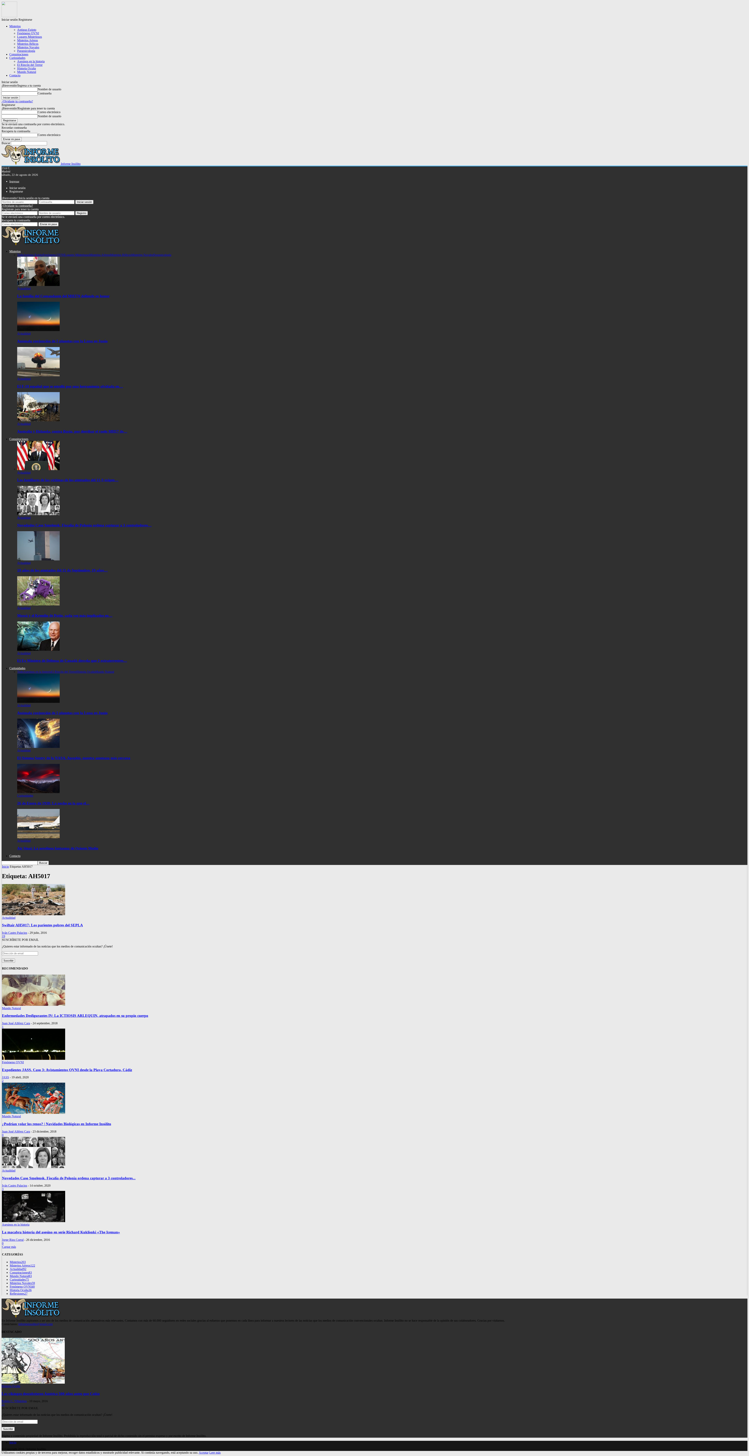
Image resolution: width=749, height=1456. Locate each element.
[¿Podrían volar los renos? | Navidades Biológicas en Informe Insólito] (33, 1112)
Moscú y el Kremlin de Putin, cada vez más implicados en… (64, 615)
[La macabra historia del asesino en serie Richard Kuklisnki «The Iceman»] (33, 1221)
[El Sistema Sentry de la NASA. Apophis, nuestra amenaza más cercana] (38, 746)
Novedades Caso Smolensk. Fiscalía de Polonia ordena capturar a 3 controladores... (69, 1178)
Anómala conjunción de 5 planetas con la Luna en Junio (62, 341)
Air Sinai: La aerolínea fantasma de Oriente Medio (57, 848)
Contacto (14, 75)
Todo (20, 255)
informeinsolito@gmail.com (35, 1324)
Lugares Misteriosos (29, 36)
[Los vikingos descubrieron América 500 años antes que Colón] (33, 1382)
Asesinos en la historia (31, 61)
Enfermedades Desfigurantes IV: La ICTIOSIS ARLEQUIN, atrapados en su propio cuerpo (75, 1016)
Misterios (15, 26)
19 (3, 936)
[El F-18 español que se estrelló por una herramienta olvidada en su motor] (38, 375)
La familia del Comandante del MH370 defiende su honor (63, 296)
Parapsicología (26, 50)
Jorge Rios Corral (13, 1239)
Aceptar (204, 1452)
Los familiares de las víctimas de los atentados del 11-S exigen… (67, 480)
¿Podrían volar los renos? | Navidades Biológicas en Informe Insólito (56, 1124)
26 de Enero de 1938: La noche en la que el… (53, 803)
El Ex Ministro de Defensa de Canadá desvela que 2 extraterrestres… (72, 661)
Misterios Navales (28, 47)
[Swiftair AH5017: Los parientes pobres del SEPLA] (33, 914)
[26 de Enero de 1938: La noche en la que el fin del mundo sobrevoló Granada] (38, 792)
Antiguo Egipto (26, 29)
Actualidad (24, 288)
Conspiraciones (18, 54)
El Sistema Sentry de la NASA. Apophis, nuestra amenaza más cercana (73, 758)
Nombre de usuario (49, 89)
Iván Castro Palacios (14, 932)
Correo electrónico (49, 112)
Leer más (215, 1452)
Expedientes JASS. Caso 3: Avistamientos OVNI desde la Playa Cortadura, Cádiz (67, 1070)
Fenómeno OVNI (28, 33)
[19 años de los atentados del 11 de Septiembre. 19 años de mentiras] (38, 559)
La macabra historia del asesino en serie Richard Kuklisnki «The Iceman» (61, 1232)
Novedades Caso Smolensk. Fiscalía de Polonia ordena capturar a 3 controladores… (84, 525)
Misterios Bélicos (27, 43)
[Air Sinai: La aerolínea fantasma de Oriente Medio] (38, 837)
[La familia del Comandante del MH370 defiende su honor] (38, 285)
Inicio (12, 1442)
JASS (5, 1077)
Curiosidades (17, 57)
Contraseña (44, 93)
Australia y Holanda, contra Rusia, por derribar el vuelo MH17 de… (72, 431)
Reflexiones (19, 1293)
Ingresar (14, 181)
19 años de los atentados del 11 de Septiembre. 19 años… (62, 570)
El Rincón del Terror (30, 65)
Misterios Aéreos (27, 40)
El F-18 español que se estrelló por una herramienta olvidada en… (70, 386)
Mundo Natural (26, 72)
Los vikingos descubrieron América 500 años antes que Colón (51, 1394)
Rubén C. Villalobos (14, 1401)
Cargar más (9, 1246)
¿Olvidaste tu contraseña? (17, 101)
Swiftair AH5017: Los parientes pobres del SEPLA (42, 925)
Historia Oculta (26, 68)
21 (3, 1404)
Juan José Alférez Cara (16, 1023)
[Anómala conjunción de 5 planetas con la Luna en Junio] (38, 330)
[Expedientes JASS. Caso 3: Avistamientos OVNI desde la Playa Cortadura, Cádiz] (33, 1058)
